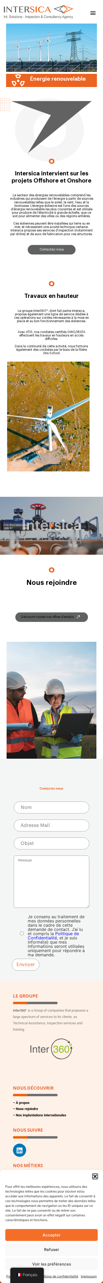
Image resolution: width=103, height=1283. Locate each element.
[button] (95, 1176)
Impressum (89, 1276)
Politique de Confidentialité (53, 935)
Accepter (51, 1234)
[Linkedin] (19, 1150)
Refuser (51, 1249)
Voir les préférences (51, 1264)
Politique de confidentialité (58, 1276)
